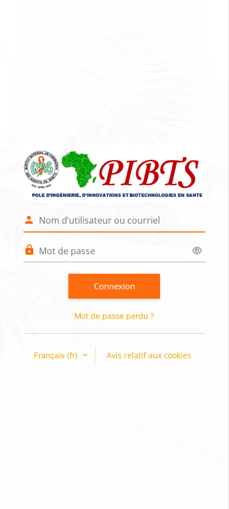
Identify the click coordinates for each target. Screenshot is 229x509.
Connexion (114, 285)
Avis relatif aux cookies (149, 355)
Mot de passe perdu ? (114, 315)
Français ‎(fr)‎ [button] (57, 355)
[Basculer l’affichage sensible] (197, 251)
